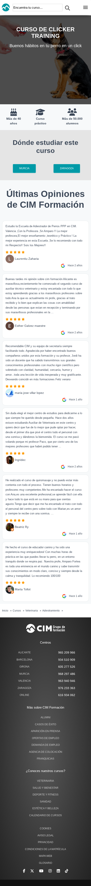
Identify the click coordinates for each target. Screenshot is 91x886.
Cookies (45, 828)
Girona (24, 666)
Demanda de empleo (46, 744)
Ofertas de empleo (45, 738)
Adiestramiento (51, 610)
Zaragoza (67, 168)
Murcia (24, 168)
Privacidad (45, 842)
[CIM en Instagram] (50, 871)
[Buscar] (67, 8)
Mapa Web (45, 855)
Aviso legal (45, 835)
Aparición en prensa (45, 731)
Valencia (24, 680)
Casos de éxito (45, 724)
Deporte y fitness (45, 794)
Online (24, 695)
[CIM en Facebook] (24, 871)
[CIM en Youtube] (41, 871)
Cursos (17, 610)
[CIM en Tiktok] (66, 871)
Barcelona (24, 659)
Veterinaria (31, 610)
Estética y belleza (45, 808)
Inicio (5, 610)
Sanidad (45, 801)
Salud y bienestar (45, 787)
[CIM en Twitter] (32, 871)
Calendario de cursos (45, 815)
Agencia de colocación (45, 751)
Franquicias (45, 758)
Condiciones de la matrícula (45, 849)
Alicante (24, 652)
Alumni (45, 717)
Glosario (45, 862)
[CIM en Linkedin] (58, 871)
